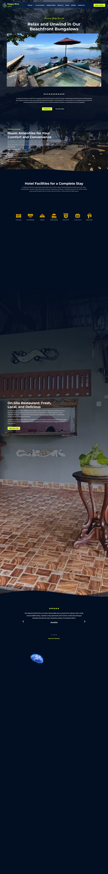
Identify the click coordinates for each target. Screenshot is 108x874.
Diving (30, 5)
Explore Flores (51, 5)
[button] (9, 63)
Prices (67, 5)
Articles (73, 5)
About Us (60, 5)
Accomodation (40, 5)
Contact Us (81, 5)
